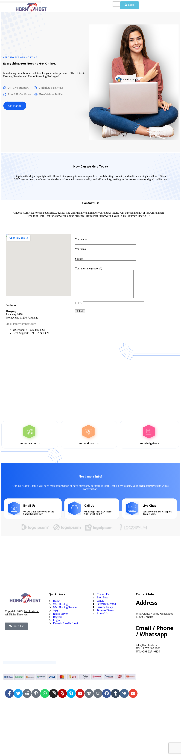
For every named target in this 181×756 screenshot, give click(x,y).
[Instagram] (53, 693)
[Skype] (71, 693)
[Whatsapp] (44, 693)
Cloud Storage (130, 79)
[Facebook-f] (9, 693)
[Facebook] (106, 693)
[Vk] (124, 693)
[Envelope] (133, 693)
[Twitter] (18, 693)
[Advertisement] (90, 380)
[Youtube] (80, 693)
